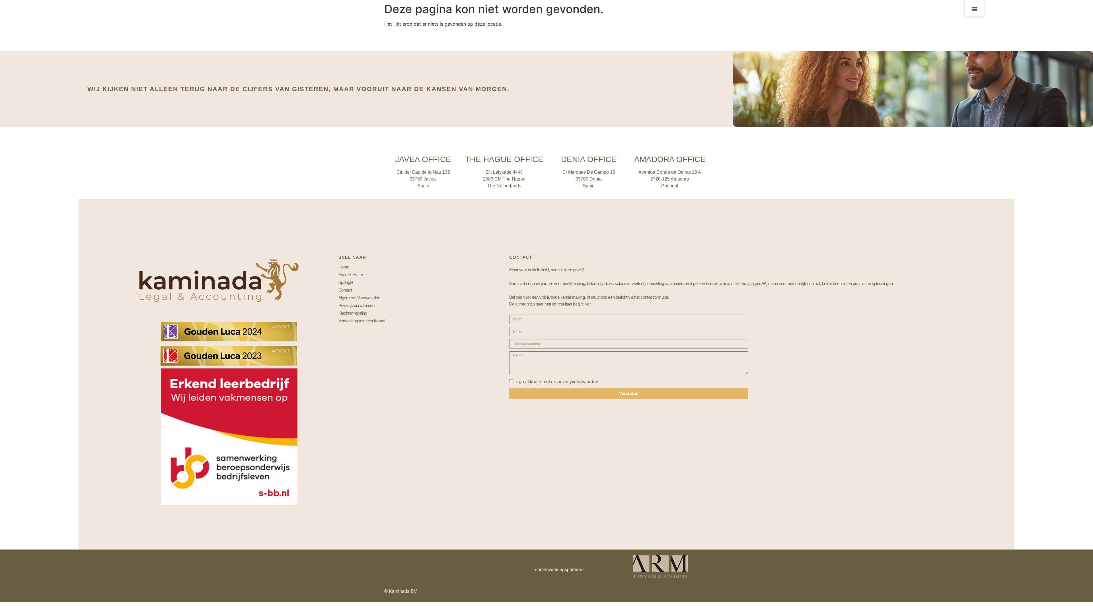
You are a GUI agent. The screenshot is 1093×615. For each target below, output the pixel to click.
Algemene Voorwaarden (359, 297)
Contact (345, 290)
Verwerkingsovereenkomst (361, 320)
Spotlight (345, 282)
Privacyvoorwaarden (356, 305)
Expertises (347, 274)
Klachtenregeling (352, 313)
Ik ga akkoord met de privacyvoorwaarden (556, 381)
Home (343, 267)
